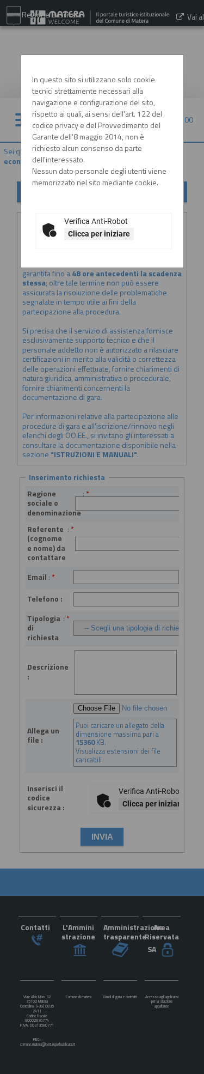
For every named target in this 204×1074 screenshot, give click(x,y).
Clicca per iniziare (99, 233)
